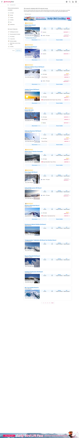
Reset (13, 50)
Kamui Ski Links (29, 110)
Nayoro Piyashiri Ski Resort (32, 256)
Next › (52, 302)
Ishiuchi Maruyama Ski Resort (33, 188)
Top (8, 4)
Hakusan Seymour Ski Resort (33, 131)
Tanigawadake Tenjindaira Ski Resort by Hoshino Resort (40, 240)
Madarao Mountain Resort (32, 205)
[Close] (77, 432)
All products (36, 39)
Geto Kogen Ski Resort (31, 172)
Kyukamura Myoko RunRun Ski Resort (35, 224)
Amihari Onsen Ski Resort (32, 89)
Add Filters (18, 50)
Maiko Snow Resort (30, 25)
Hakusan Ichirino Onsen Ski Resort (34, 67)
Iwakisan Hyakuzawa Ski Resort (34, 271)
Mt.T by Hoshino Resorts (32, 287)
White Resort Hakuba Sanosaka (34, 151)
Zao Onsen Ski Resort (31, 47)
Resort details (59, 39)
